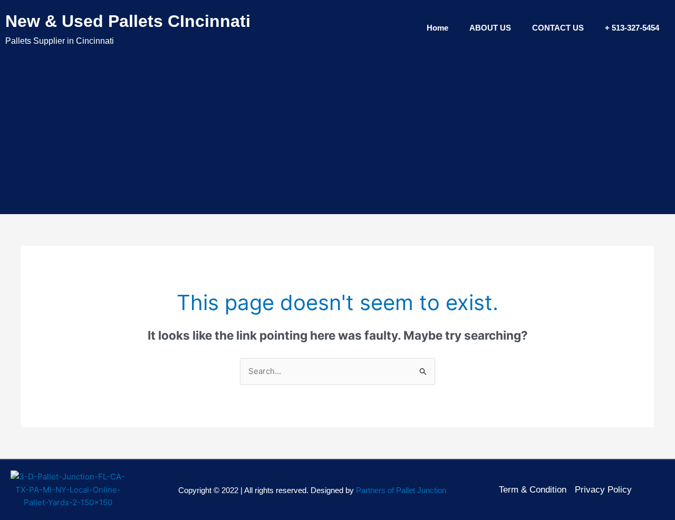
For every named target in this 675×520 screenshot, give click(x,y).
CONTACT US (558, 27)
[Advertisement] (337, 130)
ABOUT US (490, 27)
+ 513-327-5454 (632, 27)
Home (437, 27)
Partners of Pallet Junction (401, 490)
